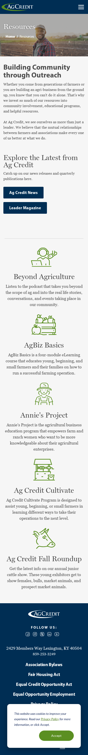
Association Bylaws (44, 664)
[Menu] (81, 7)
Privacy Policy (50, 719)
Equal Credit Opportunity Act (44, 684)
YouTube (57, 634)
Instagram (35, 634)
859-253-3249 (44, 654)
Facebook (28, 634)
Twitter (42, 634)
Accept (56, 735)
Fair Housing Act (44, 674)
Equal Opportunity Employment (44, 694)
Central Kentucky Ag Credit (17, 7)
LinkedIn (49, 634)
